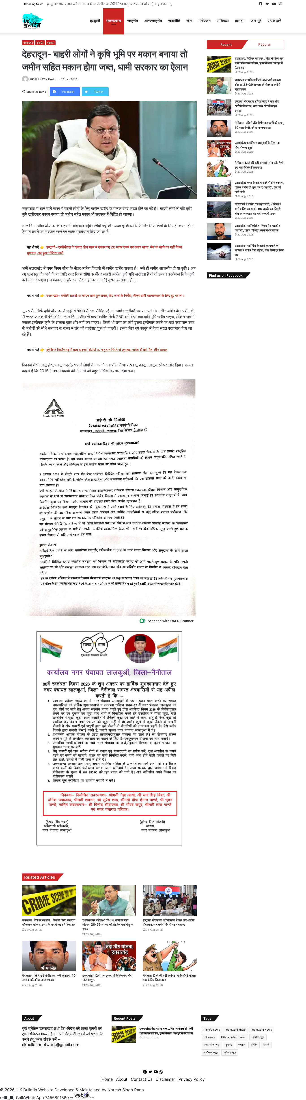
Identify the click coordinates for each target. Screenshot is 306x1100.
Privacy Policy (192, 1079)
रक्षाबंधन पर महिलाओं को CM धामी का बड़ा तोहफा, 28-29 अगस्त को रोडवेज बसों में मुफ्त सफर (107, 924)
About (121, 1079)
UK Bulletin (27, 1089)
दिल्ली (266, 1044)
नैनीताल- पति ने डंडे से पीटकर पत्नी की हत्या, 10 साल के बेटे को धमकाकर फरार (105, 4)
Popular (264, 44)
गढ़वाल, (50, 42)
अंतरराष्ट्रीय (153, 20)
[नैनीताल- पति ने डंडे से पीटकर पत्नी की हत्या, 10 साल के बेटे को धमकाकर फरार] (49, 956)
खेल (189, 20)
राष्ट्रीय (132, 20)
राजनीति (174, 20)
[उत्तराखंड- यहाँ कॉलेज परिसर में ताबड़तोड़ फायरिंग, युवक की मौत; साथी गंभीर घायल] (219, 231)
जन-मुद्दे (256, 20)
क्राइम (239, 20)
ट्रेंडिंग (254, 1044)
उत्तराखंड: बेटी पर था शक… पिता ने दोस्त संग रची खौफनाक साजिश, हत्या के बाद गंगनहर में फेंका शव (259, 63)
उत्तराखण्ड (113, 20)
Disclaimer (165, 1079)
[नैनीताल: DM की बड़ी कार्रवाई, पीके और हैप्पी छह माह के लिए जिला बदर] (170, 956)
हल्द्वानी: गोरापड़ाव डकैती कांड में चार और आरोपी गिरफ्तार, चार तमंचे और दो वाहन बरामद (257, 106)
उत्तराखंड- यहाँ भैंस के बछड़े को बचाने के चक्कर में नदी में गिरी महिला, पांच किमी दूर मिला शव (259, 250)
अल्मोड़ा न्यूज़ (258, 1037)
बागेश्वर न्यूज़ (230, 1052)
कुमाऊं (229, 1044)
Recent (226, 44)
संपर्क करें (274, 20)
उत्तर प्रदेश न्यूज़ (211, 1044)
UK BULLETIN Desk (42, 79)
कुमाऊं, (40, 42)
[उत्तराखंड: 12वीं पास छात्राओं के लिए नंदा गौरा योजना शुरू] (109, 956)
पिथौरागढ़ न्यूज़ (211, 1052)
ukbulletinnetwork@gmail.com (50, 1044)
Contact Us (141, 1079)
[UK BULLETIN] (32, 21)
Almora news (212, 1029)
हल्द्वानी (95, 20)
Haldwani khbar (236, 1029)
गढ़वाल (241, 1044)
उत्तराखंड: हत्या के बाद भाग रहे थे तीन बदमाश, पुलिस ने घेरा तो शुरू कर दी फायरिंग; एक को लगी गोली (259, 187)
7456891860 (57, 1097)
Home (107, 1079)
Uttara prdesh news (233, 1037)
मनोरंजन (204, 20)
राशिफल (223, 20)
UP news (209, 1037)
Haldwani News (262, 1029)
